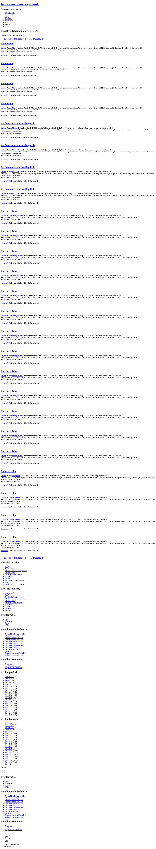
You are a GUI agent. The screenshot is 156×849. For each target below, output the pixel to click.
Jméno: (3, 768)
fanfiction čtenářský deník (20, 4)
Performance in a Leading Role (18, 123)
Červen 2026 (9, 677)
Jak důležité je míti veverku (14, 569)
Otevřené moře (10, 573)
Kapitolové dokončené (12, 666)
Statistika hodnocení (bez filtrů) (15, 653)
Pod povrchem (9, 211)
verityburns (16, 476)
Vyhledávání (9, 21)
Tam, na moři (9, 593)
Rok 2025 (8, 684)
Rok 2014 (8, 705)
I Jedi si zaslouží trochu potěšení (16, 571)
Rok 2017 (8, 700)
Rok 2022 (8, 690)
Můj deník (8, 19)
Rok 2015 (8, 703)
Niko (14, 48)
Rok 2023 (8, 688)
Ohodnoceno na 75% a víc (14, 640)
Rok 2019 (8, 696)
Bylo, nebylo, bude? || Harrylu (15, 580)
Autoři (7, 619)
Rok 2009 (8, 715)
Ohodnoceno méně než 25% (14, 645)
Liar (6, 582)
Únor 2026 (8, 682)
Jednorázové (9, 664)
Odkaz (3, 48)
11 (17, 39)
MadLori (15, 128)
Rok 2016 (8, 701)
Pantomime (7, 43)
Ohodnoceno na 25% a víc (14, 643)
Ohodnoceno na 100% (12, 636)
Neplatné (8, 651)
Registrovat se (10, 15)
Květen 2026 (9, 679)
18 (32, 39)
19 (34, 39)
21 (38, 39)
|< (2, 39)
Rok (7, 764)
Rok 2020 (8, 694)
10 (15, 39)
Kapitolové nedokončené (13, 668)
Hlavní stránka (10, 13)
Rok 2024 (8, 686)
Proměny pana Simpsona (13, 575)
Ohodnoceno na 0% (11, 647)
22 (40, 39)
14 (23, 39)
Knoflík (7, 567)
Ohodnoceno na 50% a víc (14, 641)
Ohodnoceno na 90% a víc (14, 638)
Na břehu (8, 578)
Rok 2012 (8, 709)
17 (30, 39)
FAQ (6, 22)
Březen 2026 (9, 680)
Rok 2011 (8, 711)
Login (7, 17)
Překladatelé (9, 621)
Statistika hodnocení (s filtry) (14, 655)
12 (19, 39)
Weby (7, 625)
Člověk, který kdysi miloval (14, 584)
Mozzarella (9, 576)
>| (44, 39)
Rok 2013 (8, 707)
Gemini (7, 610)
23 (42, 39)
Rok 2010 (8, 713)
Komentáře (4, 55)
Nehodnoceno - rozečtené (13, 649)
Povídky (8, 623)
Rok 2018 (8, 698)
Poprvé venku (8, 471)
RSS (6, 26)
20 (36, 39)
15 (26, 39)
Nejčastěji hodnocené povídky (15, 634)
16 (28, 39)
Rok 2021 (8, 692)
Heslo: (3, 770)
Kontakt (8, 24)
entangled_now (17, 215)
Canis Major (9, 608)
